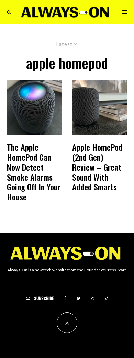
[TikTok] (106, 298)
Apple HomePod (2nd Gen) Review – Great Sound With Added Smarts (97, 167)
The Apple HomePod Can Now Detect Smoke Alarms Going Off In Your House (33, 172)
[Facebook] (65, 298)
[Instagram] (92, 298)
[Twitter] (78, 298)
